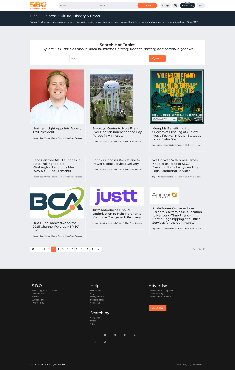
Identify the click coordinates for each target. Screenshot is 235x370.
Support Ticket (96, 299)
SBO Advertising (156, 293)
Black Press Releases (73, 138)
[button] (187, 5)
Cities (92, 324)
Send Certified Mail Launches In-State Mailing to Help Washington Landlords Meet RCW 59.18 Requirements (57, 165)
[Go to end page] (99, 249)
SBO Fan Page (38, 299)
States (93, 320)
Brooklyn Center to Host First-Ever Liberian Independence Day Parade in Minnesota (117, 132)
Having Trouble (97, 296)
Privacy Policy (38, 302)
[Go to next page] (92, 249)
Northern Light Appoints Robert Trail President (57, 130)
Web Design (182, 364)
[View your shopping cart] (175, 5)
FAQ (92, 293)
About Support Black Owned (45, 290)
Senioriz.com (197, 364)
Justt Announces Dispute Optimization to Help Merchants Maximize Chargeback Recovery (116, 213)
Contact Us (95, 302)
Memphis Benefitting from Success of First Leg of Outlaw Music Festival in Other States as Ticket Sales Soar (176, 134)
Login (167, 5)
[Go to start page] (33, 249)
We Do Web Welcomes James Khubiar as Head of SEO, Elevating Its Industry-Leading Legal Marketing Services (175, 165)
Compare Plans (39, 293)
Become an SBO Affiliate (160, 296)
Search (148, 5)
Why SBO (36, 296)
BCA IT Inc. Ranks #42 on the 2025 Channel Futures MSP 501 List (56, 226)
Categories (95, 317)
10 (86, 249)
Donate (159, 307)
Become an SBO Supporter (161, 290)
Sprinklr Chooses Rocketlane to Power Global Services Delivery (116, 161)
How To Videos (96, 290)
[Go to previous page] (39, 249)
